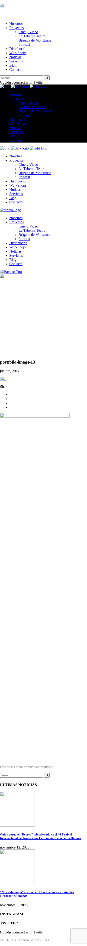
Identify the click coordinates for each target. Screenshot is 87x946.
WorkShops (17, 53)
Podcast (24, 44)
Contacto (16, 70)
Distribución (18, 49)
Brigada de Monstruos (35, 40)
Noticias (15, 57)
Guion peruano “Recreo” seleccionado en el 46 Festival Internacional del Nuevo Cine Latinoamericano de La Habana (40, 836)
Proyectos (16, 28)
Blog (12, 65)
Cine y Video (28, 32)
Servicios (16, 61)
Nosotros (16, 24)
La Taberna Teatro (32, 36)
